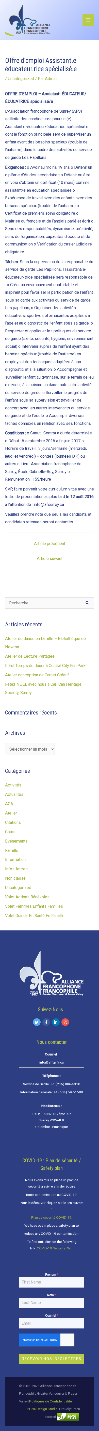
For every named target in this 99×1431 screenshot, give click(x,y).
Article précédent (49, 543)
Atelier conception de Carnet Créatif (37, 675)
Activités (13, 785)
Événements (16, 841)
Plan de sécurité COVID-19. (51, 1217)
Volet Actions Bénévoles (27, 897)
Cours (10, 831)
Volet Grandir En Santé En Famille (34, 915)
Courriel (51, 1315)
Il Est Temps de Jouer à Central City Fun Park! (46, 665)
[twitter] (37, 1022)
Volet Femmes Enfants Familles (34, 906)
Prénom (51, 1274)
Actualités (14, 794)
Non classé (15, 878)
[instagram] (65, 1022)
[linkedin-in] (56, 1022)
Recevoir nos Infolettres (51, 1359)
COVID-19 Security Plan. (55, 1248)
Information (15, 859)
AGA (9, 803)
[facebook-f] (46, 1022)
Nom (51, 1295)
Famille (11, 850)
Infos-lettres (16, 869)
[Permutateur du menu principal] (88, 20)
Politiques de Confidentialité (50, 1401)
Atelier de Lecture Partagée (30, 656)
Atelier (11, 813)
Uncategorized (21, 78)
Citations (13, 822)
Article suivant (49, 558)
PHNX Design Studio (42, 1409)
